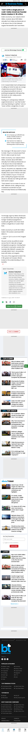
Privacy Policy (17, 720)
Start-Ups (5, 675)
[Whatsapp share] (2, 302)
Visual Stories (18, 670)
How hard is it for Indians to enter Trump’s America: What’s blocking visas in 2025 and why (15, 142)
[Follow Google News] (13, 60)
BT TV (16, 675)
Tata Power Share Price (7, 713)
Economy (17, 666)
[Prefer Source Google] (5, 60)
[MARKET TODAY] (8, 481)
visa (10, 6)
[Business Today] (14, 4)
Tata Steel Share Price (20, 688)
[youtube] (5, 659)
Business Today (16, 0)
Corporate (5, 670)
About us (3, 718)
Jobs (4, 679)
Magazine (17, 673)
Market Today (6, 666)
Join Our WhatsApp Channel (13, 50)
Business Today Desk (11, 55)
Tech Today (6, 668)
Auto (16, 677)
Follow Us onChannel (14, 306)
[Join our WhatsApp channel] (25, 367)
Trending (5, 673)
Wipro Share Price (19, 711)
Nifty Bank (5, 697)
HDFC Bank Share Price (7, 688)
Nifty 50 (17, 695)
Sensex (4, 695)
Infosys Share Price (7, 709)
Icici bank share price (7, 711)
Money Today (18, 668)
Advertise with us (5, 720)
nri (8, 6)
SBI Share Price (19, 709)
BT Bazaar (23, 0)
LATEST (6, 552)
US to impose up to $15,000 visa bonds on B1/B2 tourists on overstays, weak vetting (15, 136)
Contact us (16, 718)
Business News (3, 6)
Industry (5, 677)
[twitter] (7, 659)
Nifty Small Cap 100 (20, 697)
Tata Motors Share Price (7, 686)
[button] (25, 730)
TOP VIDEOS (11, 411)
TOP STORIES (8, 359)
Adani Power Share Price (20, 686)
